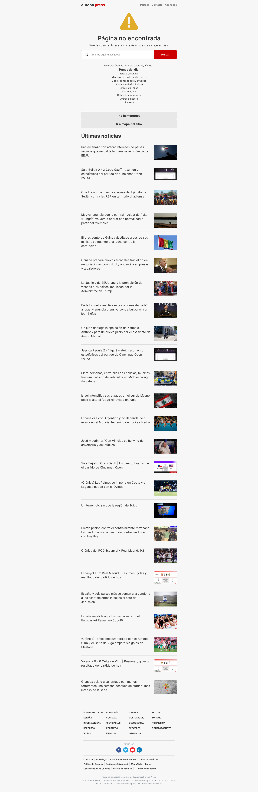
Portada (144, 4)
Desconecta (136, 723)
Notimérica (158, 723)
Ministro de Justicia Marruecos (129, 77)
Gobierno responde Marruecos (129, 80)
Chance (133, 712)
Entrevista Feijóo (129, 87)
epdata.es (134, 728)
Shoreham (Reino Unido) (129, 84)
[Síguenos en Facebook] (119, 750)
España (87, 717)
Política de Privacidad (117, 764)
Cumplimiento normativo (123, 759)
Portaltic (112, 728)
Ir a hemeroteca (129, 115)
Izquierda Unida (129, 73)
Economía (112, 712)
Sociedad (111, 717)
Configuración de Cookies (96, 768)
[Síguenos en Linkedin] (139, 750)
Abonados (171, 4)
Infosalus (135, 733)
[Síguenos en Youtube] (132, 750)
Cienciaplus (113, 723)
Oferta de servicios (148, 759)
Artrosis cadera (129, 98)
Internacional (92, 723)
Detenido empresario (129, 95)
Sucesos (129, 102)
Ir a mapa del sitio (129, 124)
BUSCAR (165, 54)
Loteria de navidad (122, 768)
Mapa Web (136, 764)
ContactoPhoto (161, 728)
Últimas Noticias (93, 712)
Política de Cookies (93, 764)
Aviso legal (101, 759)
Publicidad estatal (147, 768)
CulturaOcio (136, 717)
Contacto (157, 4)
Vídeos (87, 733)
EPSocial (111, 733)
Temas (148, 764)
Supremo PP (129, 91)
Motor (156, 712)
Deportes (89, 728)
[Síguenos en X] (126, 750)
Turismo (157, 717)
